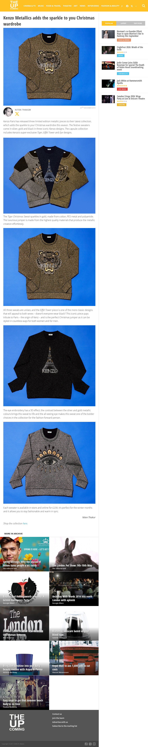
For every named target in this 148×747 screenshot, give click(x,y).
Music (41, 5)
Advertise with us (60, 722)
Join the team (58, 718)
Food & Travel (53, 5)
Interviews (93, 5)
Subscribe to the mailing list (64, 726)
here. (25, 523)
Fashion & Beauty (110, 5)
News (82, 5)
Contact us (57, 714)
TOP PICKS (138, 23)
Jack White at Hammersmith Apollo (129, 82)
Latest (123, 23)
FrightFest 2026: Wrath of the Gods (130, 48)
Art (75, 5)
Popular (109, 23)
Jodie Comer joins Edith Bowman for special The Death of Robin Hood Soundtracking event (130, 66)
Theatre (67, 5)
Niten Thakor (23, 109)
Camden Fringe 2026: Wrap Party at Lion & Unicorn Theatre (131, 97)
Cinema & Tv (30, 5)
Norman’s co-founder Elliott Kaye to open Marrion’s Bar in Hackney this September (130, 33)
